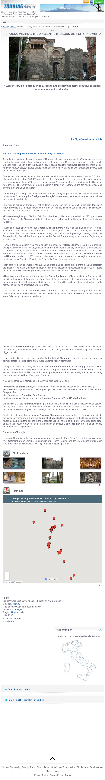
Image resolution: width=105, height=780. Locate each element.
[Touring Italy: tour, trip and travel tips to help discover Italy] (18, 5)
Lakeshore (22, 16)
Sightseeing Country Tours (22, 767)
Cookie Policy (56, 775)
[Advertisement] (52, 113)
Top (100, 485)
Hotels (56, 771)
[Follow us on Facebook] (91, 2)
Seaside (46, 16)
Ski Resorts (82, 767)
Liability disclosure (14, 618)
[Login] (86, 2)
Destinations (96, 767)
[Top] (52, 758)
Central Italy (86, 139)
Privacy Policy (41, 775)
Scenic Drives (43, 767)
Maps (48, 771)
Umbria (13, 26)
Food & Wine (68, 767)
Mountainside (8, 16)
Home (5, 26)
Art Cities (56, 767)
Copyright (9, 621)
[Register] (99, 2)
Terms (68, 775)
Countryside (34, 16)
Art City (75, 139)
